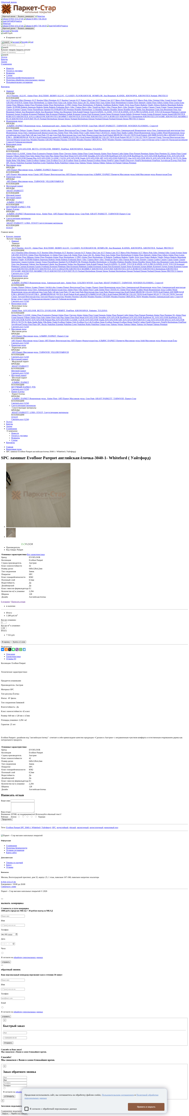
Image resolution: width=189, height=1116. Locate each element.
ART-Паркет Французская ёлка (79, 174)
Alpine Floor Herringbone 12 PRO (57, 105)
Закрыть (5, 1114)
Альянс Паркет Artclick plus (38, 130)
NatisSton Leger (39, 163)
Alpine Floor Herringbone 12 (35, 103)
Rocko (13, 163)
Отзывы (9, 867)
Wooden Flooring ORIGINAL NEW (92, 140)
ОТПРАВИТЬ (9, 1096)
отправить (6, 962)
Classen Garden (141, 107)
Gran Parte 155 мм (45, 135)
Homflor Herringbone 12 (84, 109)
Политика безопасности (16, 848)
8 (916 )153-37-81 (16, 19)
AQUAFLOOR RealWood (107, 156)
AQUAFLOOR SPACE (142, 158)
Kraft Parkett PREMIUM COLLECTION (97, 137)
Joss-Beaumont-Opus (169, 109)
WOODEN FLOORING (138, 126)
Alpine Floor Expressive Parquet (39, 153)
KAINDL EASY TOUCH (151, 112)
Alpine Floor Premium (33, 105)
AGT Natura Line (102, 100)
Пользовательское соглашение (19, 82)
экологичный (83, 827)
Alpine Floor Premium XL (159, 153)
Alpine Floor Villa (65, 133)
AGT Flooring (12, 96)
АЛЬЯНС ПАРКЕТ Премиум (106, 174)
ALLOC (23, 96)
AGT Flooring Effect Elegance (19, 100)
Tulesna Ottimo (99, 163)
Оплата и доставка (14, 71)
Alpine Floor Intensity (137, 103)
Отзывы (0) (11, 659)
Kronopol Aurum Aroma (143, 114)
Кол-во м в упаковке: (10, 626)
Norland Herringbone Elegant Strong (55, 119)
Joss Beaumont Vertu (68, 112)
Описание (10, 654)
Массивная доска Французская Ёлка (156, 174)
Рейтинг (4, 817)
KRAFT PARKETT (107, 126)
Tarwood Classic (155, 137)
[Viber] (17, 649)
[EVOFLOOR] (27, 547)
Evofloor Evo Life (58, 160)
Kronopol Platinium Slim (39, 114)
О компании (6, 64)
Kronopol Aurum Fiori (82, 114)
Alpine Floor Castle (81, 133)
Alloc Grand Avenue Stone (171, 100)
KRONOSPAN (76, 149)
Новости (10, 68)
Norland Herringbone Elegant (82, 119)
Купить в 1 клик (18, 642)
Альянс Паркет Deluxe (16, 130)
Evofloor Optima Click (41, 160)
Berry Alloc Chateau (73, 107)
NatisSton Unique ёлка (69, 163)
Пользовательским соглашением (118, 1095)
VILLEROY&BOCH (54, 181)
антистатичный (96, 827)
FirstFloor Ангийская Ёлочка (165, 160)
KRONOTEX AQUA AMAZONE (31, 116)
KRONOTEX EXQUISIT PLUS (26, 119)
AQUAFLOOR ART (95, 158)
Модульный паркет (14, 186)
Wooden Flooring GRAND (41, 140)
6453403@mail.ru (14, 21)
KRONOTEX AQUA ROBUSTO (105, 116)
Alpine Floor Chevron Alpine (65, 153)
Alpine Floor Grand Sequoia (89, 153)
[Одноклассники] (6, 649)
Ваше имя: (5, 801)
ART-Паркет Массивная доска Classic (22, 174)
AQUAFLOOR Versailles (85, 156)
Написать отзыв (18, 602)
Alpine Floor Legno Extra (173, 103)
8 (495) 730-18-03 (39, 19)
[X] (9, 649)
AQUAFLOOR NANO (21, 320)
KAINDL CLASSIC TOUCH (108, 112)
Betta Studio (33, 322)
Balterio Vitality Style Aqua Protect (126, 105)
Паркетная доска (13, 177)
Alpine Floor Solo (26, 156)
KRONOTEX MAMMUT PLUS (36, 271)
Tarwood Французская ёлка (18, 140)
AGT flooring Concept (66, 100)
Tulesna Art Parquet (114, 163)
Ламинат (10, 91)
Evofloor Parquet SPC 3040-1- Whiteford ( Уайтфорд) (28, 827)
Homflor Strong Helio (133, 109)
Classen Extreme (13, 109)
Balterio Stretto (42, 107)
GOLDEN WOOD (79, 126)
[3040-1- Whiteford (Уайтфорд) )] (38, 527)
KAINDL (120, 96)
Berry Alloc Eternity (126, 107)
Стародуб (153, 126)
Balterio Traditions (104, 105)
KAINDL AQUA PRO (130, 112)
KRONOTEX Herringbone (131, 116)
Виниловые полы (14, 144)
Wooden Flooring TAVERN (65, 140)
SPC (54, 827)
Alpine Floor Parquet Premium (135, 153)
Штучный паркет (13, 197)
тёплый (72, 827)
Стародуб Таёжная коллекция (19, 142)
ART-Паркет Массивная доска (20, 170)
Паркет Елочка (12, 209)
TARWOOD (122, 126)
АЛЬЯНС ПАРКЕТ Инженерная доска (23, 126)
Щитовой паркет (13, 195)
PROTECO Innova (137, 119)
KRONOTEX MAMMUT (57, 116)
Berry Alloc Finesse (109, 107)
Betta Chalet (26, 160)
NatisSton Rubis (53, 163)
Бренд (8, 865)
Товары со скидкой (14, 863)
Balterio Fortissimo (57, 107)
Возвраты (10, 73)
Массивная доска (13, 165)
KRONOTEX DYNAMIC (154, 116)
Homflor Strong (117, 109)
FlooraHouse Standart (42, 109)
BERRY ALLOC (57, 96)
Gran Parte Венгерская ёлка (65, 135)
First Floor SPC (35, 324)
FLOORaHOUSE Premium (62, 109)
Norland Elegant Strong (119, 119)
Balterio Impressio (28, 107)
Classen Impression (174, 107)
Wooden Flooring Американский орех (123, 140)
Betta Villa (16, 160)
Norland (154, 96)
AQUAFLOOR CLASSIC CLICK (51, 158)
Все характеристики (36, 554)
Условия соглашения (15, 850)
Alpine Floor (32, 96)
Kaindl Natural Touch (86, 112)
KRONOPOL (131, 96)
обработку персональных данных (28, 957)
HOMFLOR (97, 96)
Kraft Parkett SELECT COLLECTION (131, 137)
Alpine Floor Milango (15, 105)
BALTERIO (43, 96)
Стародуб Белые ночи (150, 140)
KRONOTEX (144, 96)
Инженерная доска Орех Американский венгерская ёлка (160, 130)
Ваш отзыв (6, 812)
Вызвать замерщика (26, 16)
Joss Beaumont (109, 96)
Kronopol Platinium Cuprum (174, 112)
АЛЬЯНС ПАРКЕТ (43, 170)
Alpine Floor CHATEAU (100, 133)
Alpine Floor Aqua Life (57, 103)
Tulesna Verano (86, 163)
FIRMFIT (56, 149)
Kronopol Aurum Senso (102, 114)
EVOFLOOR (45, 149)
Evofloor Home (100, 160)
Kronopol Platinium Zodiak (61, 114)
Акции (4, 62)
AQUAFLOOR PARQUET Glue (118, 158)
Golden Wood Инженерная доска (141, 133)
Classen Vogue (26, 109)
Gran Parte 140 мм (29, 135)
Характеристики (13, 656)
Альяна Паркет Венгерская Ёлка (65, 130)
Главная (9, 447)
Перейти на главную (19, 1114)
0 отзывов (5, 602)
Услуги (4, 57)
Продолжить (7, 819)
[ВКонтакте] (2, 649)
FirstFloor (65, 149)
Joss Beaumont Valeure (26, 264)
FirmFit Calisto (113, 160)
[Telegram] (24, 649)
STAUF (34, 223)
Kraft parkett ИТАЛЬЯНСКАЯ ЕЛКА (63, 137)
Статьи (9, 75)
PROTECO (163, 96)
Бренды (4, 59)
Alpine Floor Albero (154, 103)
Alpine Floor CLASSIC (16, 153)
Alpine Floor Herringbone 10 (84, 105)
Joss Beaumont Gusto (151, 109)
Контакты (5, 87)
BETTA (35, 149)
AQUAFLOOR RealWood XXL (158, 156)
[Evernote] (13, 649)
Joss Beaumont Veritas (50, 112)
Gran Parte (93, 126)
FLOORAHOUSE (83, 96)
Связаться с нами (8, 886)
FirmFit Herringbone (143, 160)
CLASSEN (70, 96)
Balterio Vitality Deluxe (150, 105)
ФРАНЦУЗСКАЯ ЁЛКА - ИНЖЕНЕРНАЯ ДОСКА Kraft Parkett (46, 294)
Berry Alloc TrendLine (91, 107)
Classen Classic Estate (157, 107)
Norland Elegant (102, 119)
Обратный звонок (8, 16)
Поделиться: (6, 647)
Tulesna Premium (129, 163)
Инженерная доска (14, 121)
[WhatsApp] (20, 649)
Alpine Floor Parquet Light (112, 153)
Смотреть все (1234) (20, 273)
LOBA (27, 223)
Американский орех (50, 126)
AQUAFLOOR (24, 149)
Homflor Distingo (102, 109)
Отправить (8, 1043)
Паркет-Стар (57, 170)
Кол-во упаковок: (8, 620)
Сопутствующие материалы (18, 218)
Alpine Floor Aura (97, 103)
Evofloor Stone (72, 160)
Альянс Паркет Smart (89, 130)
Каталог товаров (13, 236)
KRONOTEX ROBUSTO (28, 269)
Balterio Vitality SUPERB (22, 259)
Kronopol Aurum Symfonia (17, 114)
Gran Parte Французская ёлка (90, 135)
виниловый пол (111, 827)
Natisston (87, 149)
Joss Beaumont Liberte (31, 112)
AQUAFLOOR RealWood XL (131, 156)
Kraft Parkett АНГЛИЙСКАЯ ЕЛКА (152, 135)
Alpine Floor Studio (119, 133)
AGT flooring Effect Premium (44, 100)
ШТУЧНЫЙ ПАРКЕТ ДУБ (18, 207)
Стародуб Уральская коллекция (173, 140)
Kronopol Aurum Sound (163, 114)
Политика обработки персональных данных (25, 80)
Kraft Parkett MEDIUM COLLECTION (119, 135)
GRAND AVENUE (14, 103)
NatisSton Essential (24, 163)
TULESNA (97, 149)
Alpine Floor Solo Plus (43, 156)
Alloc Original (154, 100)
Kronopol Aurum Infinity (122, 114)
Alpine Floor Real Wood (63, 156)
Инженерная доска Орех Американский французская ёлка (32, 133)
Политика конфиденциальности (20, 78)
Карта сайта (11, 852)
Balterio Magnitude (168, 105)
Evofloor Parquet (86, 160)
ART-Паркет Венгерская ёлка (52, 174)
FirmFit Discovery (127, 160)
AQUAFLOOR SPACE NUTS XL (167, 158)
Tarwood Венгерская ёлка (173, 137)
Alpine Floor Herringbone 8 (116, 103)
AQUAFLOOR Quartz (76, 158)
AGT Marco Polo (140, 100)
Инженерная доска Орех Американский (117, 130)
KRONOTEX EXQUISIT (80, 116)
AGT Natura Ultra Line (85, 100)
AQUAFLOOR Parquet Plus (25, 158)
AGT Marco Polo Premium (121, 100)
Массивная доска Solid (130, 174)
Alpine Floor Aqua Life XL (78, 103)
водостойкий (62, 827)
